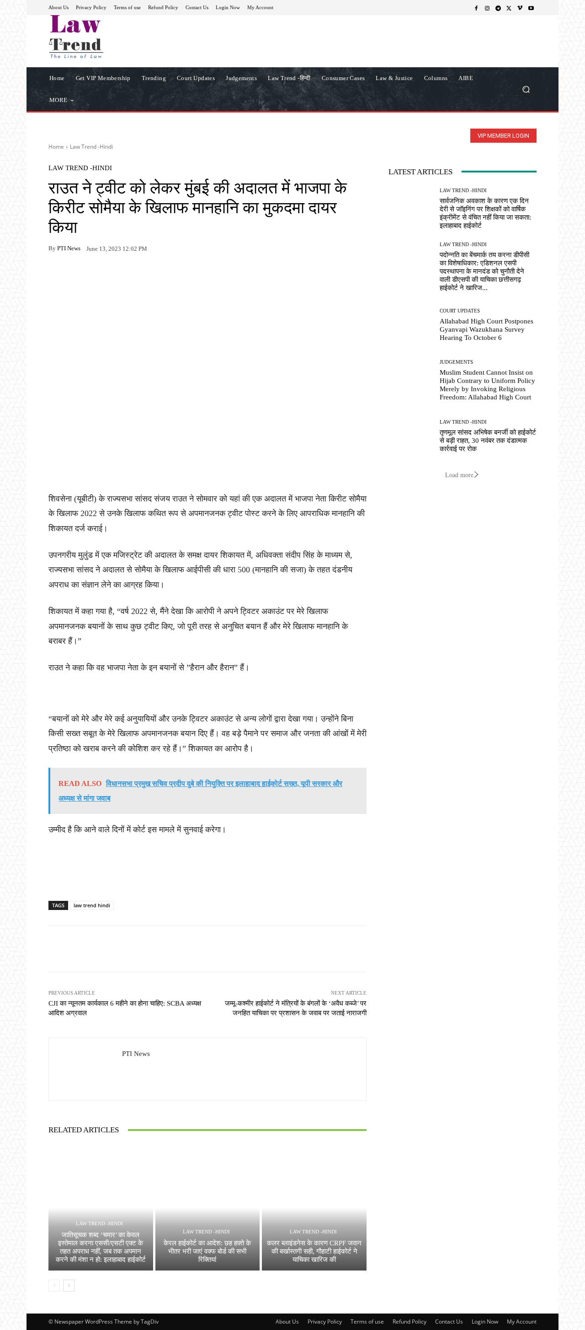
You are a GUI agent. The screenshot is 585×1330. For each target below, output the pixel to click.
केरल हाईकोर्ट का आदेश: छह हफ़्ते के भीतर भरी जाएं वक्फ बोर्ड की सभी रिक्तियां (207, 1251)
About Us (287, 1321)
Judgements (456, 362)
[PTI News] (85, 1069)
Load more (459, 474)
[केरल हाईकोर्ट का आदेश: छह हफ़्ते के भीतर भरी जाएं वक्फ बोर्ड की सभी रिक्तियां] (207, 1207)
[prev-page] (54, 1286)
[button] (526, 89)
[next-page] (68, 1286)
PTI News (68, 248)
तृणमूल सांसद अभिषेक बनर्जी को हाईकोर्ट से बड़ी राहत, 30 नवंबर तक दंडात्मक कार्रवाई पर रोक (488, 440)
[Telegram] (498, 7)
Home (56, 147)
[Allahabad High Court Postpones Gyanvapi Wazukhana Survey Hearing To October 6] (410, 325)
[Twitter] (509, 7)
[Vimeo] (520, 7)
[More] (163, 277)
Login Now (485, 1321)
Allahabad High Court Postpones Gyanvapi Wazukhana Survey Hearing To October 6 (486, 329)
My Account (522, 1321)
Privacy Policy (325, 1321)
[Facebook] (476, 7)
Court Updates (460, 310)
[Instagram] (487, 7)
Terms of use (367, 1321)
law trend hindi (92, 905)
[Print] (121, 277)
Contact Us (449, 1321)
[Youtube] (531, 7)
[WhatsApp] (78, 277)
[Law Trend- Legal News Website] (114, 36)
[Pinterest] (142, 277)
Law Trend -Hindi (91, 147)
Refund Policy (409, 1321)
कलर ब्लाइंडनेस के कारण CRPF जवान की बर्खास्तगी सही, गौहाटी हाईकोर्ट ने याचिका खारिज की (314, 1251)
